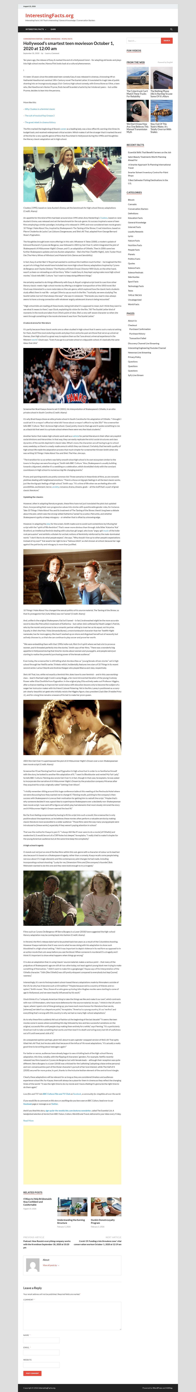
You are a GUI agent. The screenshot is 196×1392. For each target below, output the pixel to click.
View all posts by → (51, 1265)
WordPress (157, 1388)
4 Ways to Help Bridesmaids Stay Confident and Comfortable (37, 1201)
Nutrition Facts (135, 245)
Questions (133, 361)
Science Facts (134, 268)
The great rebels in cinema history (40, 122)
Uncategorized (134, 299)
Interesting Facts (35, 29)
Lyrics (130, 236)
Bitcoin (131, 199)
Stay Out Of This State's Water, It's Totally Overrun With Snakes (161, 128)
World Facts (133, 304)
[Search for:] (150, 41)
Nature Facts (134, 240)
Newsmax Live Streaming (139, 352)
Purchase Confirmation (140, 329)
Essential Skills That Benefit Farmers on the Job (149, 152)
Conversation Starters (32, 39)
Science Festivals (135, 272)
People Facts (67, 39)
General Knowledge (52, 39)
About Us (132, 320)
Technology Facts (136, 286)
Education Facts (135, 218)
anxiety (55, 486)
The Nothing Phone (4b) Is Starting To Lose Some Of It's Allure (161, 94)
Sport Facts (133, 281)
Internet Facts (134, 227)
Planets (131, 254)
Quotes (131, 263)
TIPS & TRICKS (135, 295)
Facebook (77, 1094)
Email (27, 1347)
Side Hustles (133, 277)
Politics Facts (134, 259)
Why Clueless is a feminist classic (40, 109)
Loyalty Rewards (135, 231)
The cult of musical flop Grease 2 (40, 115)
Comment (29, 1300)
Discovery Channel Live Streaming (143, 343)
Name (26, 1335)
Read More (28, 1120)
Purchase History (137, 333)
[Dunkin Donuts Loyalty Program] (106, 1207)
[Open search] (171, 29)
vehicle (76, 436)
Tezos (130, 290)
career (63, 128)
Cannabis (132, 204)
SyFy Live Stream (135, 375)
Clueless (104, 217)
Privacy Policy (134, 357)
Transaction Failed (137, 338)
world (34, 339)
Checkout (132, 325)
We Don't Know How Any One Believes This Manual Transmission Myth (137, 128)
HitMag (169, 1388)
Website (27, 1360)
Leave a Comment (52, 53)
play (48, 523)
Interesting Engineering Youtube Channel (147, 348)
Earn (53, 29)
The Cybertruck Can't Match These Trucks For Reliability (137, 94)
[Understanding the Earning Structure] (72, 1207)
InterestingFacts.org (49, 15)
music (106, 530)
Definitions (133, 213)
